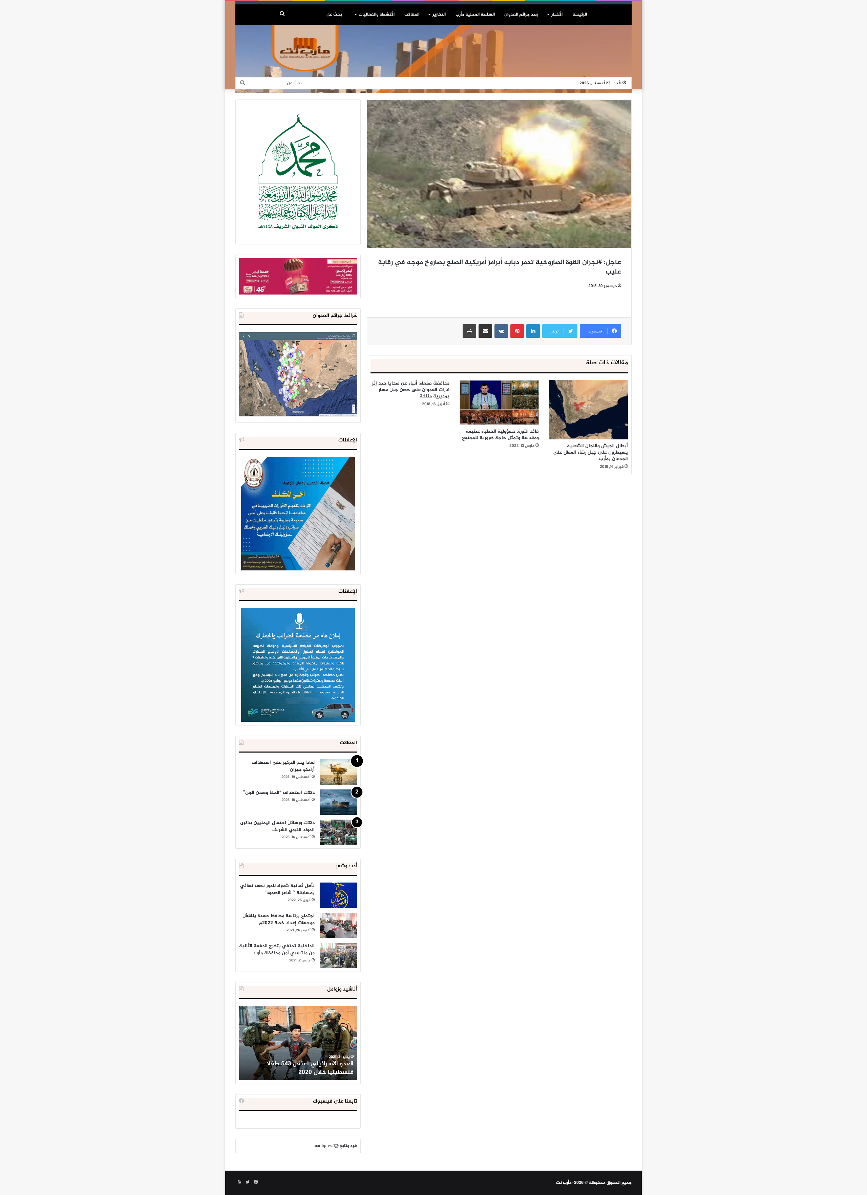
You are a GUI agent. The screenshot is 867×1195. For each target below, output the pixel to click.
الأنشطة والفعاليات (377, 14)
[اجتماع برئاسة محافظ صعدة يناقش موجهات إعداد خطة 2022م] (338, 925)
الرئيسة (579, 14)
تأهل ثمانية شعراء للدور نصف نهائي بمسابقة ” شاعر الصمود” (277, 889)
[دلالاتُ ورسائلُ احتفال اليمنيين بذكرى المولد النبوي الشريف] (338, 832)
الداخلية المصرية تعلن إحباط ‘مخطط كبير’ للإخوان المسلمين (299, 1068)
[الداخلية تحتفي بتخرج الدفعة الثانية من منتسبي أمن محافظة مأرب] (338, 955)
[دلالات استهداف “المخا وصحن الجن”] (338, 802)
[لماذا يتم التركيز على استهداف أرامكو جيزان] (338, 772)
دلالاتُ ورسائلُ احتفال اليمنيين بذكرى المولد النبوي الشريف (277, 826)
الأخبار (557, 14)
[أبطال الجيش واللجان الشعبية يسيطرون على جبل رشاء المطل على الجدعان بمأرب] (588, 409)
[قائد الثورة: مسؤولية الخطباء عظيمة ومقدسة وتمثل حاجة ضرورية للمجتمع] (499, 402)
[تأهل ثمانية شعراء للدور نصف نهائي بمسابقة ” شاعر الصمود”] (338, 895)
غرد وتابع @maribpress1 (335, 1146)
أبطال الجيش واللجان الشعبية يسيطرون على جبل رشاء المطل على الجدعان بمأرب (590, 452)
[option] (298, 1043)
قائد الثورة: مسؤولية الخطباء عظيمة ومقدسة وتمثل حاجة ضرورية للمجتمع (500, 435)
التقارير (439, 14)
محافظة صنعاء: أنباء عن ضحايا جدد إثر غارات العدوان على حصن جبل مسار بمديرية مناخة (410, 389)
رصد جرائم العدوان (521, 14)
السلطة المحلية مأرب (475, 14)
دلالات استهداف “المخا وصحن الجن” (279, 793)
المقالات (411, 14)
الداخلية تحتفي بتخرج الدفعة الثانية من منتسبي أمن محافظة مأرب (277, 949)
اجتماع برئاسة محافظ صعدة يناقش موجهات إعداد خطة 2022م (278, 919)
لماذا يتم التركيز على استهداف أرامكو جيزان (283, 766)
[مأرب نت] (433, 59)
